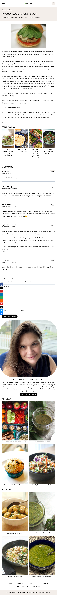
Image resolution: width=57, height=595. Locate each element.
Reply (52, 171)
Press (30, 583)
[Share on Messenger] (1, 310)
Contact (36, 587)
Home (4, 10)
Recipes (20, 583)
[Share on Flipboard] (1, 304)
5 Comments (36, 17)
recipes (9, 10)
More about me (27, 394)
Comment (6, 286)
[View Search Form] (53, 3)
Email (23, 310)
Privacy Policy (42, 583)
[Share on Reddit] (1, 300)
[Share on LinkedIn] (1, 294)
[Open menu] (3, 3)
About (10, 583)
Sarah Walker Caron (8, 17)
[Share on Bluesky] (1, 313)
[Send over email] (1, 297)
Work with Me (23, 587)
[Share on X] (1, 288)
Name (4, 310)
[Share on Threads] (1, 307)
